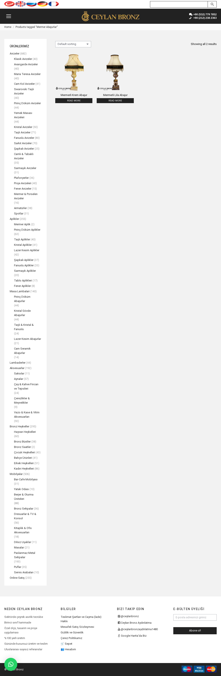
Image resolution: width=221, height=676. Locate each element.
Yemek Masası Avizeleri (23, 115)
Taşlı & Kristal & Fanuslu (24, 327)
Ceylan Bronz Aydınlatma (136, 622)
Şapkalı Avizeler (24, 148)
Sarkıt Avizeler (23, 143)
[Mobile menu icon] (8, 16)
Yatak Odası (21, 489)
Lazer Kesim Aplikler (26, 250)
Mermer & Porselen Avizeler (26, 196)
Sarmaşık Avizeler (25, 168)
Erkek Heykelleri (24, 463)
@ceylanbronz (130, 616)
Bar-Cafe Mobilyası (26, 479)
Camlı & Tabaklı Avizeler (23, 156)
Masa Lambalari (20, 291)
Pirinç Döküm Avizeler (27, 103)
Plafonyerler (21, 177)
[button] (10, 664)
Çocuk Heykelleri (24, 452)
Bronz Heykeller (19, 426)
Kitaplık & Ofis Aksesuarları (23, 530)
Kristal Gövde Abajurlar (22, 313)
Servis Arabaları (23, 572)
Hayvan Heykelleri (25, 431)
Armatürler (20, 208)
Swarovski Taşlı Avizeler (24, 91)
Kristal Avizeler (23, 127)
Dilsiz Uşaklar (22, 542)
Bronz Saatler (22, 447)
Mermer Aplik (22, 224)
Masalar (19, 547)
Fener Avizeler (22, 188)
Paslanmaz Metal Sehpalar (24, 555)
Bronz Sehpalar (23, 508)
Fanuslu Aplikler (24, 265)
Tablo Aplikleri (23, 280)
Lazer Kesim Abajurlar (27, 338)
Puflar (17, 567)
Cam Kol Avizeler (24, 83)
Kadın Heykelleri (24, 468)
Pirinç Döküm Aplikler (27, 229)
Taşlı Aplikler (22, 239)
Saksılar (19, 373)
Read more (74, 100)
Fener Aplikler (22, 286)
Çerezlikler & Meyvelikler (22, 400)
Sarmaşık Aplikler (25, 270)
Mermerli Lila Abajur (115, 95)
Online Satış (17, 577)
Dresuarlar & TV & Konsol (25, 516)
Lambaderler (17, 362)
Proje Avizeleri (22, 183)
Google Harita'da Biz (134, 635)
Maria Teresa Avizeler (27, 74)
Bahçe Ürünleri (23, 457)
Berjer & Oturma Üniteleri (23, 496)
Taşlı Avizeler (22, 132)
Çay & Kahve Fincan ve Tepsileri (26, 386)
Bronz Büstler (22, 441)
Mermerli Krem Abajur (74, 95)
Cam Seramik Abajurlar (22, 351)
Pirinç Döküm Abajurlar (22, 299)
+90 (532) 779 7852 (204, 14)
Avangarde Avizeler (26, 64)
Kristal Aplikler (23, 244)
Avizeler (14, 53)
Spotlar (18, 213)
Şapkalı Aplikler (23, 260)
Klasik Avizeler (23, 59)
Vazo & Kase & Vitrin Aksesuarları (26, 414)
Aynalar (18, 378)
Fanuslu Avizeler (24, 137)
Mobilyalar (16, 474)
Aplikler (14, 219)
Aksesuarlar (17, 368)
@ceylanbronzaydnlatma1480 (139, 629)
